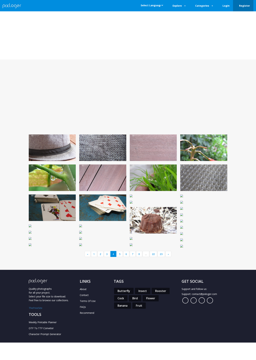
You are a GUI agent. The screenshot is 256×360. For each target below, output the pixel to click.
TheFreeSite (35, 308)
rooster (160, 291)
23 (161, 254)
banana (122, 306)
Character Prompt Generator (45, 334)
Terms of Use (88, 301)
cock (121, 298)
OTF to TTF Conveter (41, 328)
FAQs (83, 307)
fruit (139, 306)
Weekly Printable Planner (43, 322)
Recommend (87, 312)
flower (150, 298)
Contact (84, 295)
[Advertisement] (128, 103)
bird (135, 298)
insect (142, 291)
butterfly (124, 291)
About (83, 289)
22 (153, 254)
